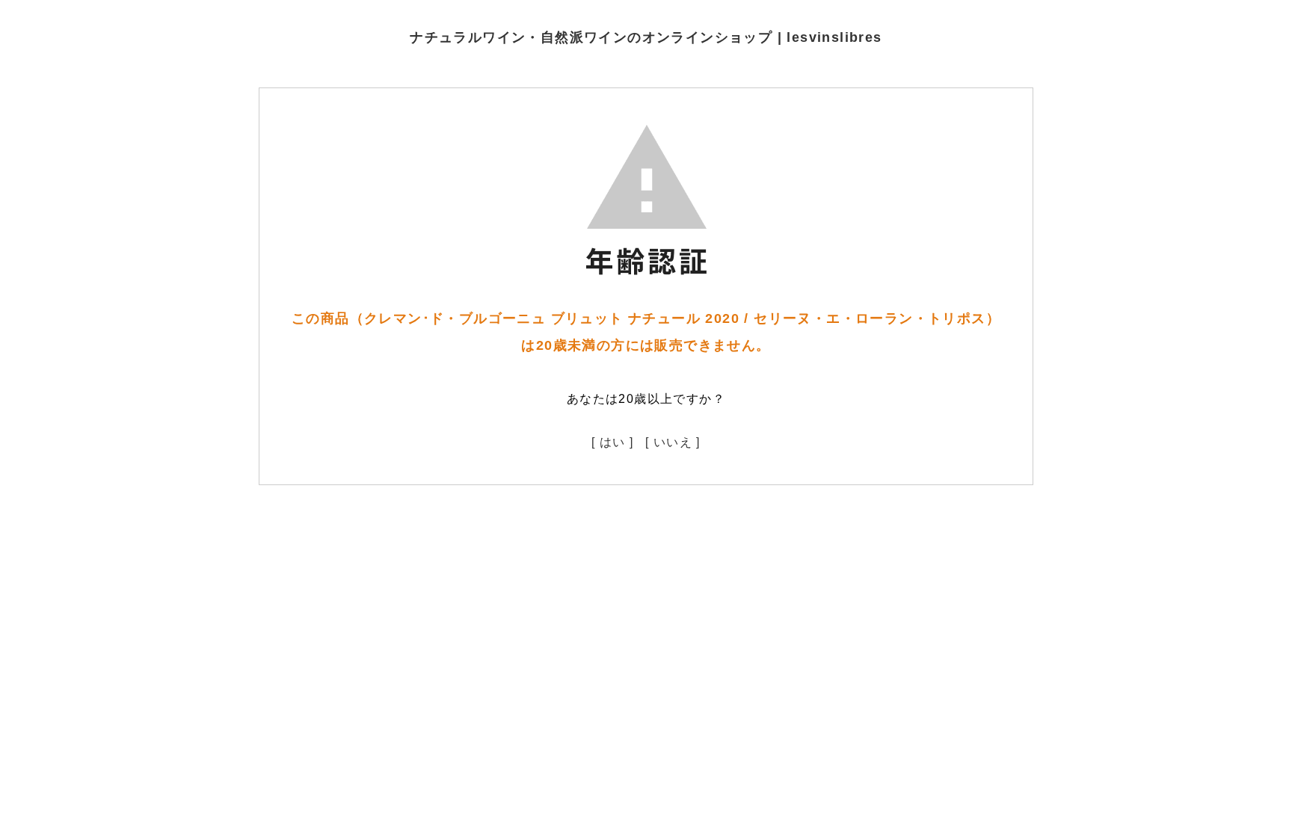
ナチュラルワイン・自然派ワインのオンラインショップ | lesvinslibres (646, 37)
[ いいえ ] (673, 442)
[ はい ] (612, 442)
